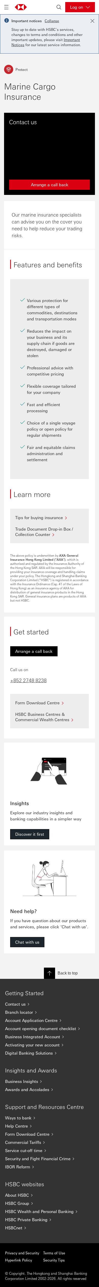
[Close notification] (92, 21)
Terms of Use (54, 1253)
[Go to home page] (21, 7)
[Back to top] (49, 973)
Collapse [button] (52, 20)
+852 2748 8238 (28, 680)
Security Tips (54, 1260)
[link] (34, 651)
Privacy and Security (22, 1253)
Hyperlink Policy (18, 1260)
